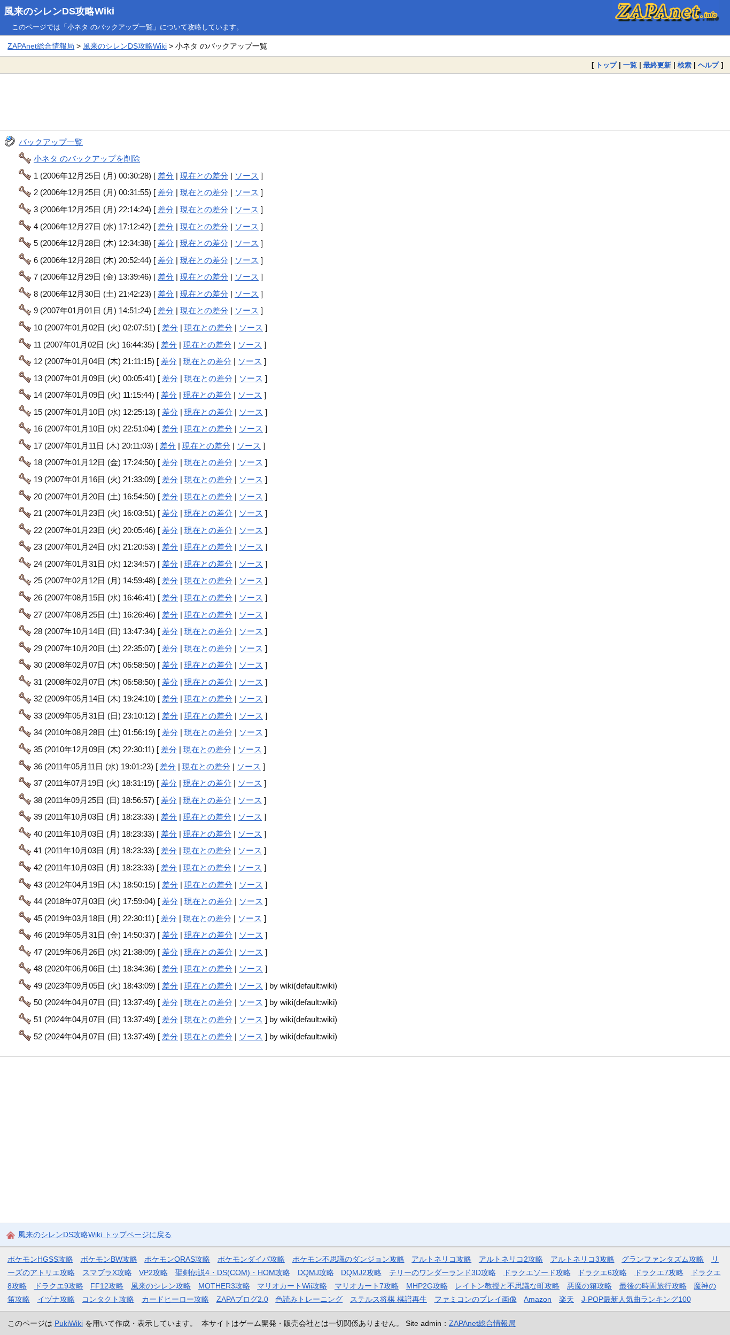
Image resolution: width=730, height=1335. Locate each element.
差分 (166, 175)
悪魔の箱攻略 (589, 1286)
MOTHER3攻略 (224, 1286)
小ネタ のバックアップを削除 (87, 158)
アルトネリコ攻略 (441, 1259)
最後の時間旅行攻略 (653, 1286)
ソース (247, 175)
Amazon (538, 1299)
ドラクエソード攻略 (537, 1272)
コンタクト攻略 (108, 1299)
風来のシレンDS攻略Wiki (59, 11)
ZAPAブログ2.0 (242, 1299)
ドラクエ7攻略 (659, 1272)
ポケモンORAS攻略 (177, 1259)
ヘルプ (708, 65)
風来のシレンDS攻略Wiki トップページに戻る (95, 1234)
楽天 (566, 1299)
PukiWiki (69, 1323)
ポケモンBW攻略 (109, 1259)
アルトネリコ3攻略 (582, 1259)
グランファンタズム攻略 (663, 1259)
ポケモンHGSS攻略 (40, 1259)
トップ (606, 65)
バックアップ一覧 (51, 141)
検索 (685, 65)
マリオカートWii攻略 (292, 1286)
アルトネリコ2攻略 (511, 1259)
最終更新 (657, 65)
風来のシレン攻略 (161, 1286)
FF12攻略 (106, 1286)
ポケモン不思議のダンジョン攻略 (348, 1259)
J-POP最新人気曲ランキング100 (636, 1299)
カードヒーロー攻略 (175, 1299)
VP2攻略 (153, 1272)
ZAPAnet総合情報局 (40, 46)
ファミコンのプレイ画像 (475, 1299)
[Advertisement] (365, 102)
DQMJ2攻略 (361, 1272)
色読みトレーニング (309, 1299)
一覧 (630, 65)
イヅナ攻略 (56, 1299)
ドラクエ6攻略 (602, 1272)
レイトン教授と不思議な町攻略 (507, 1286)
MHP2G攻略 (427, 1286)
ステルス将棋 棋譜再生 (388, 1299)
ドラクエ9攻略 (58, 1286)
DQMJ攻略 (316, 1272)
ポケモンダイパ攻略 (251, 1259)
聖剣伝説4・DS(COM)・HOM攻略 (232, 1272)
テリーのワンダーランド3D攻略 (442, 1272)
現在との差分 (204, 175)
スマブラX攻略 (107, 1272)
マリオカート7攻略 (367, 1286)
